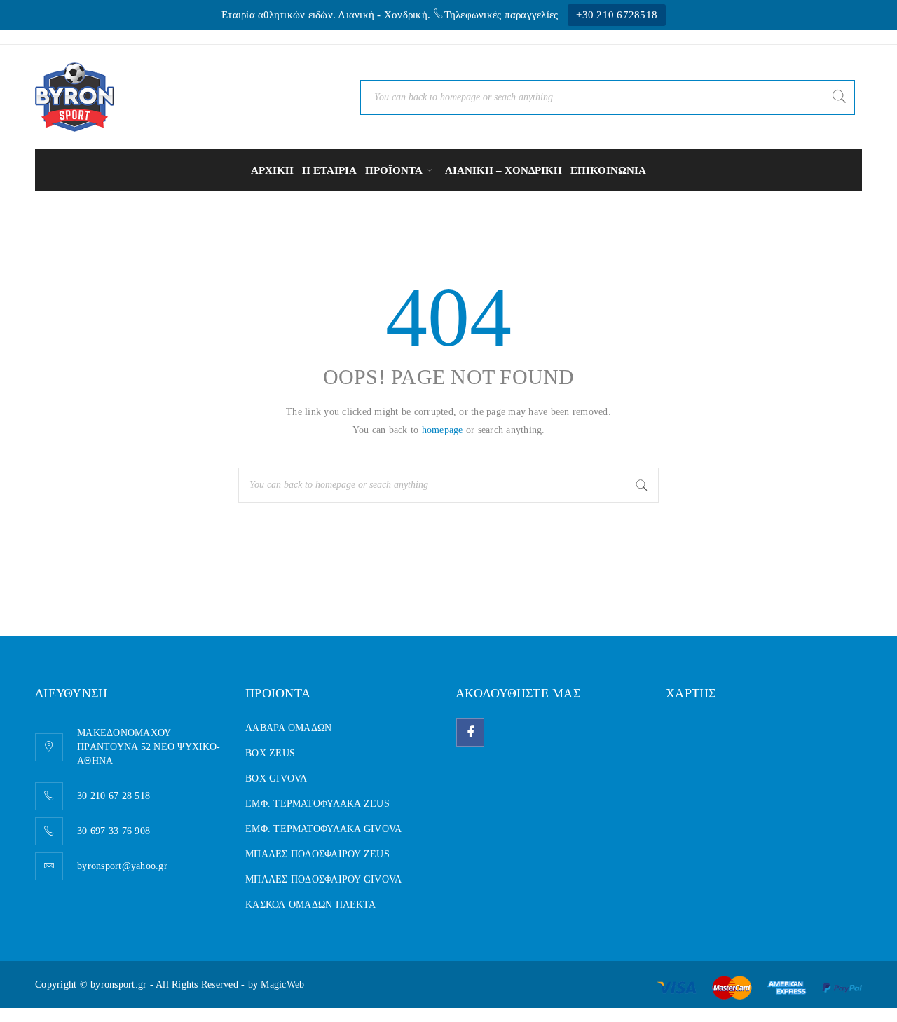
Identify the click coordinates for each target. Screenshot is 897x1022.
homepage (442, 430)
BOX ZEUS (270, 753)
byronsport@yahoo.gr (122, 866)
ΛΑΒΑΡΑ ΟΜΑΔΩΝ (288, 728)
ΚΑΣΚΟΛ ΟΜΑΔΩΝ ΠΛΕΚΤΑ (310, 904)
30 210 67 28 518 (113, 796)
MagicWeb (282, 984)
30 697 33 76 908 (113, 831)
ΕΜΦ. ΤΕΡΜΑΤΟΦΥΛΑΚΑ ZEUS (317, 803)
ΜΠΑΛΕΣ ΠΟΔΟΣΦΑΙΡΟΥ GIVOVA (323, 879)
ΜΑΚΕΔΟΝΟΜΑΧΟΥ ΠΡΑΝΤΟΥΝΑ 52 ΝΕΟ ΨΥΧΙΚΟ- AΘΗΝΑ (148, 747)
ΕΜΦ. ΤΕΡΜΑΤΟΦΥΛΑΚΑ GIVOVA (323, 829)
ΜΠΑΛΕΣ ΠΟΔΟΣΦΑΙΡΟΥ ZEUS (317, 854)
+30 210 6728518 (616, 14)
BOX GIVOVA (276, 778)
